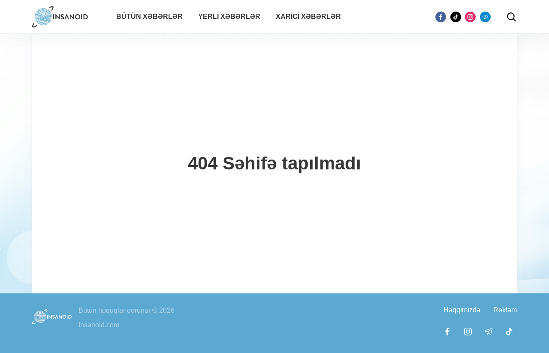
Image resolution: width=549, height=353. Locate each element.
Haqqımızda (461, 310)
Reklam (505, 310)
